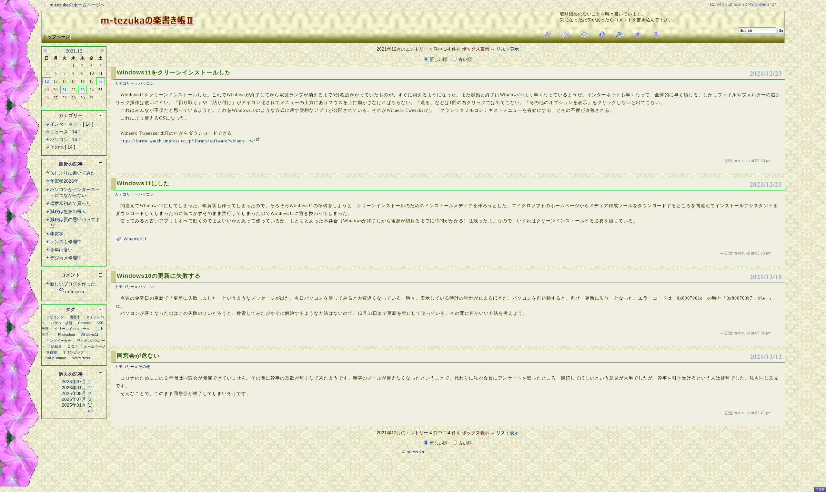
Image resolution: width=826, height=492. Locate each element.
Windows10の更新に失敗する (159, 276)
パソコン (146, 83)
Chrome (84, 323)
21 (64, 89)
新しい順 (438, 59)
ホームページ (94, 346)
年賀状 (57, 233)
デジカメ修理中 (66, 257)
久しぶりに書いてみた (72, 173)
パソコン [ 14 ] (65, 139)
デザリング (55, 317)
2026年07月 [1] (77, 381)
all (90, 410)
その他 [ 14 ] (62, 147)
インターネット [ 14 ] (71, 124)
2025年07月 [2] (77, 399)
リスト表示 (507, 49)
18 (100, 81)
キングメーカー (58, 340)
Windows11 (135, 239)
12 (47, 81)
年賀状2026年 (64, 181)
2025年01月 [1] (77, 405)
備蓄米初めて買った (70, 203)
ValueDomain (56, 358)
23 (82, 89)
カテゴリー (124, 83)
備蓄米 (75, 317)
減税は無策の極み (68, 211)
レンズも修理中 (66, 241)
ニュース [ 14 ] (65, 131)
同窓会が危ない (138, 355)
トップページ (56, 36)
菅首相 (51, 352)
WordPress (81, 358)
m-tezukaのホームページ (75, 4)
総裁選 (56, 346)
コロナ (72, 346)
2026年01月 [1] (77, 387)
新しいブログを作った (72, 283)
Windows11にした (143, 183)
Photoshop (66, 334)
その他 (144, 366)
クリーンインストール (72, 329)
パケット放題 (61, 323)
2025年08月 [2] (77, 393)
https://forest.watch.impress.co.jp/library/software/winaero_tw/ (187, 141)
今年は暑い (61, 249)
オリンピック (73, 352)
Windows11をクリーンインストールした (174, 72)
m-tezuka (74, 291)
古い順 (464, 59)
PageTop (820, 489)
